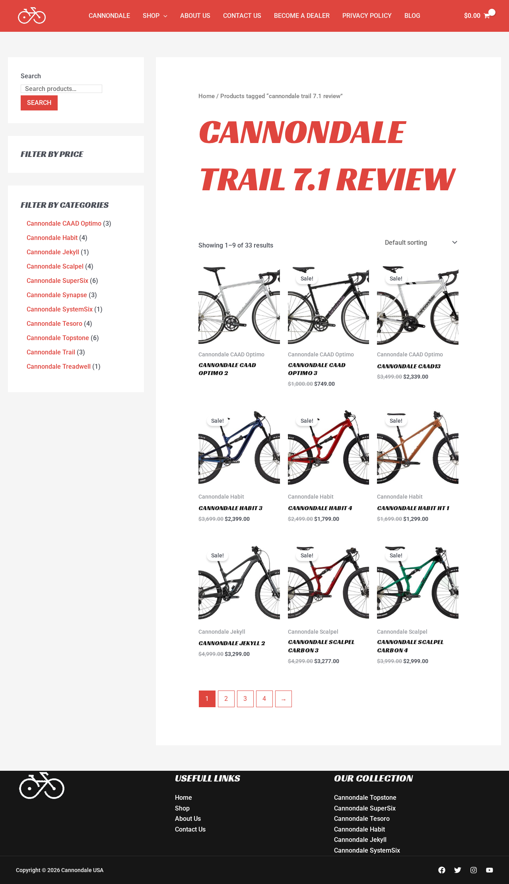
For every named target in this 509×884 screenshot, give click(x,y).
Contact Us (242, 15)
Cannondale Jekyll (360, 839)
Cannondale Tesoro (362, 818)
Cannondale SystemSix (367, 850)
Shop (151, 15)
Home (206, 96)
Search (31, 76)
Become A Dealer (302, 15)
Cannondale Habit (359, 829)
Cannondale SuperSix (365, 808)
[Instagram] (473, 870)
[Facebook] (441, 870)
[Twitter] (457, 870)
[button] (163, 16)
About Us (195, 15)
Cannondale (109, 15)
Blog (412, 15)
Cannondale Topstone (365, 797)
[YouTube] (489, 870)
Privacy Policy (367, 15)
